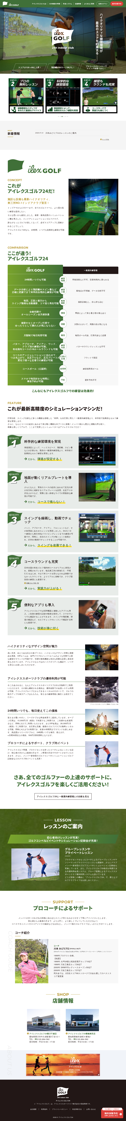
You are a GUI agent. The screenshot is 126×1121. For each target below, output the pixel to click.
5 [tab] (65, 116)
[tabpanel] (26, 95)
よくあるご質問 (89, 4)
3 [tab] (62, 116)
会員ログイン (102, 4)
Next (120, 97)
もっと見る (105, 139)
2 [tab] (60, 116)
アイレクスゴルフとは (39, 4)
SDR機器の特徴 (54, 4)
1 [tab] (58, 116)
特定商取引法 (77, 1109)
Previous (6, 97)
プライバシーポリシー (60, 1109)
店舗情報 (78, 4)
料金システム (67, 4)
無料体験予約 (116, 4)
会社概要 (33, 1109)
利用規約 (44, 1109)
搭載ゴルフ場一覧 (32, 583)
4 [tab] (63, 116)
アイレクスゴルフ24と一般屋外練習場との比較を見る (63, 796)
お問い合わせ (91, 1109)
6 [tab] (67, 116)
